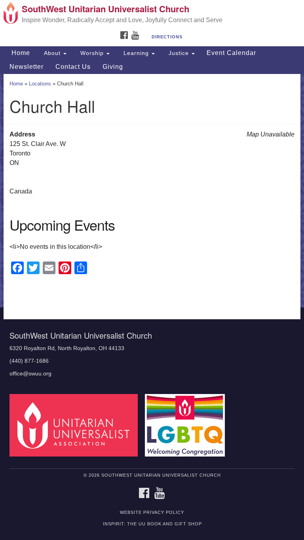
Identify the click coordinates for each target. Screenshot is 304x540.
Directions (167, 36)
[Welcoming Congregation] (187, 425)
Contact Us (73, 66)
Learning (136, 53)
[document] (152, 190)
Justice (179, 53)
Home (20, 52)
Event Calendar (231, 52)
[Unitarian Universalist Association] (76, 425)
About (52, 53)
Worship (92, 53)
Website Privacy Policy (152, 512)
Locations (40, 84)
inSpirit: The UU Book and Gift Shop (152, 523)
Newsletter (27, 66)
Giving (113, 66)
